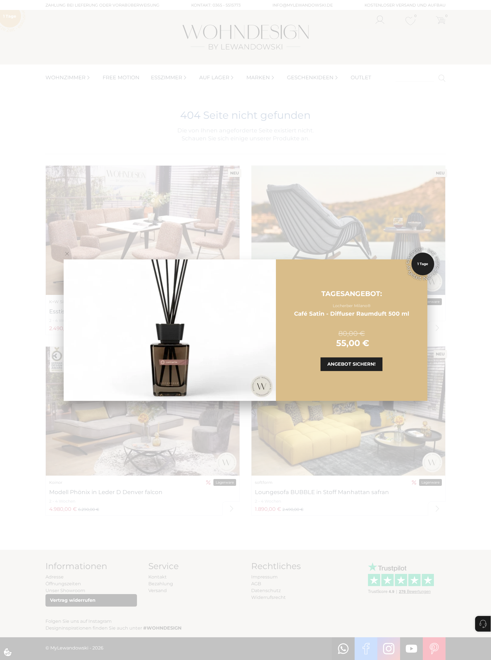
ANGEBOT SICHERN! (351, 364)
